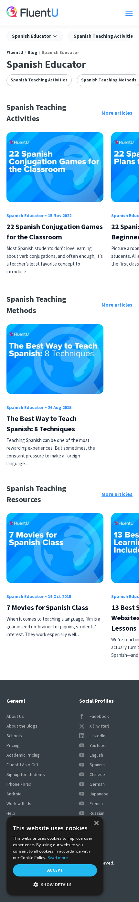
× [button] (96, 823)
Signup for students (25, 774)
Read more (58, 857)
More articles (117, 113)
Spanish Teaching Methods (108, 80)
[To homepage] (32, 12)
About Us (15, 716)
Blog (32, 52)
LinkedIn (97, 736)
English (96, 755)
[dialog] (54, 856)
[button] (55, 885)
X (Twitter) (99, 726)
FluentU (14, 52)
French (96, 803)
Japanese (99, 794)
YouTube (98, 745)
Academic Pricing (23, 755)
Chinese (97, 774)
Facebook (99, 716)
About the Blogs (21, 726)
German (97, 784)
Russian (97, 813)
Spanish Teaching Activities (39, 80)
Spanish (97, 765)
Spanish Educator (25, 215)
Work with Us (18, 803)
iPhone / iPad (18, 784)
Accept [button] (55, 870)
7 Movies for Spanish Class (47, 607)
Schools (14, 736)
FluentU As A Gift (22, 765)
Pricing (13, 745)
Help (10, 813)
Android (14, 794)
